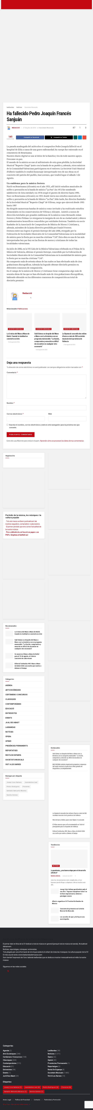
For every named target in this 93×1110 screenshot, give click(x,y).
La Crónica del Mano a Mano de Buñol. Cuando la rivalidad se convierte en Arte (18, 336)
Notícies (19, 107)
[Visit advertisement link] (46, 56)
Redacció (16, 128)
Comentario (12, 372)
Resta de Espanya (13, 755)
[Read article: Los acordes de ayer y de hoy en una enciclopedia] (55, 918)
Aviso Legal (7, 1100)
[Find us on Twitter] (8, 971)
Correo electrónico (15, 414)
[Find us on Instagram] (12, 971)
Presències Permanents (16, 746)
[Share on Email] (84, 137)
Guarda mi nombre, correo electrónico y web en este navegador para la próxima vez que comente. (44, 426)
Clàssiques (10, 699)
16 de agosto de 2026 (14, 342)
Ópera (8, 736)
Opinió (8, 741)
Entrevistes (11, 713)
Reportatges (11, 750)
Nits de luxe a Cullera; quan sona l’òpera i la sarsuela (68, 820)
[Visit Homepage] (46, 4)
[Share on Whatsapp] (75, 137)
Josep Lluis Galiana (14, 782)
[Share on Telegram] (80, 137)
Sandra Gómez (12, 795)
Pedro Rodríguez (13, 786)
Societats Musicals (31, 107)
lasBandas (10, 107)
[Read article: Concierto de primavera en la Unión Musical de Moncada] (55, 910)
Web (50, 414)
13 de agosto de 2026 (69, 344)
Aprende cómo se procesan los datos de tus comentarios (62, 441)
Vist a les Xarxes (13, 764)
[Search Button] (89, 4)
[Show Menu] (4, 4)
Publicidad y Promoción (52, 1100)
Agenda (8, 685)
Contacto (37, 1100)
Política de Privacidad (22, 1100)
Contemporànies (13, 704)
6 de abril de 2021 (67, 876)
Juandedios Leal (31, 782)
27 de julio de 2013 (29, 128)
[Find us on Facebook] (6, 462)
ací (27, 535)
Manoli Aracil (55, 876)
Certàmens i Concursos (16, 695)
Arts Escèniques (13, 690)
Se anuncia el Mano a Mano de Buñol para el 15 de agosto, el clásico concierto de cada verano (27, 656)
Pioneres (26, 786)
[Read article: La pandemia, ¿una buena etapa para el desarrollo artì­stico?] (69, 859)
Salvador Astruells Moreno (17, 791)
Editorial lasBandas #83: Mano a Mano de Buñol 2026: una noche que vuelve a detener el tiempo (28, 666)
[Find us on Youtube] (16, 971)
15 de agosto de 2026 (41, 349)
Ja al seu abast (12, 722)
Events (8, 718)
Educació (9, 709)
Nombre (11, 403)
